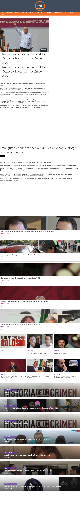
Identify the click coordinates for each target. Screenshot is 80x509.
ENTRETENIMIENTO (58, 12)
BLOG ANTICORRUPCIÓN (7, 12)
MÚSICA (72, 12)
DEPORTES (48, 12)
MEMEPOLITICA (39, 12)
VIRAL (66, 12)
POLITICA (17, 12)
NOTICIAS (24, 12)
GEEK (3, 14)
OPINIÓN (31, 12)
